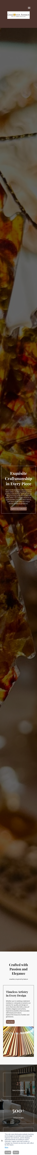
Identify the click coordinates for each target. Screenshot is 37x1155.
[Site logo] (18, 15)
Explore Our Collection (18, 509)
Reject (16, 1152)
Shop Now (10, 1022)
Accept (7, 1152)
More (6, 1147)
